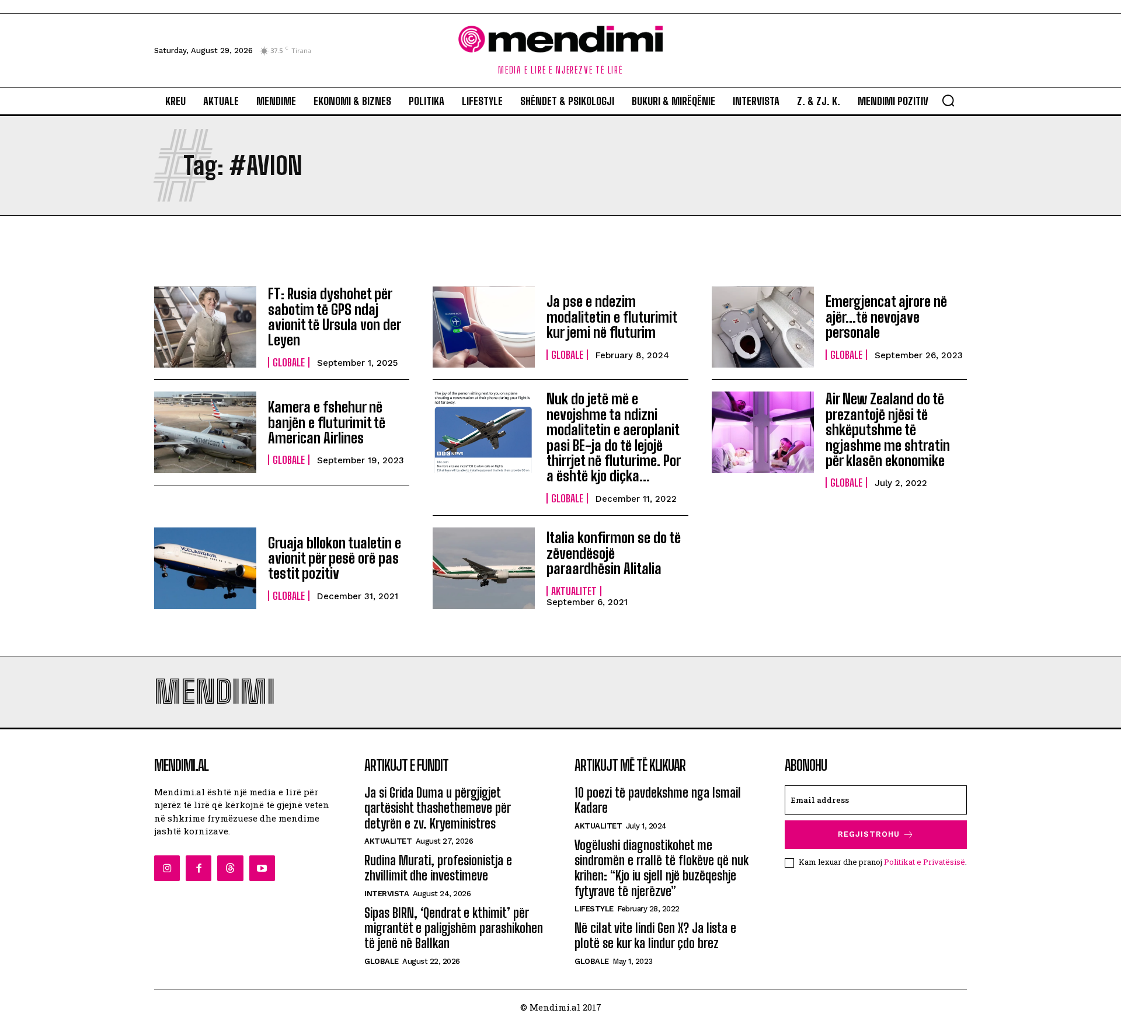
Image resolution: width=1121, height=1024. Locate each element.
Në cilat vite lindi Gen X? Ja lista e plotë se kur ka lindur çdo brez (655, 935)
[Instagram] (167, 868)
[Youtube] (262, 868)
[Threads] (230, 868)
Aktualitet (574, 591)
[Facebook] (198, 868)
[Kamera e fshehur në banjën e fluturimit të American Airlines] (205, 432)
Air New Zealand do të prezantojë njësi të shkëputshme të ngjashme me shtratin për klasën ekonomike (888, 429)
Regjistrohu (869, 834)
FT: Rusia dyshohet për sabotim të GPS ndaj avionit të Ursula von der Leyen (334, 316)
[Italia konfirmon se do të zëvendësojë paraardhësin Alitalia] (484, 568)
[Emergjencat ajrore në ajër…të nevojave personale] (763, 327)
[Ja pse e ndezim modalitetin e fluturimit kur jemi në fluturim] (484, 327)
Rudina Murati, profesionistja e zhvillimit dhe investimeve (438, 867)
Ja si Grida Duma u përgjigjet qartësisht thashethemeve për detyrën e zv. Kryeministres (437, 808)
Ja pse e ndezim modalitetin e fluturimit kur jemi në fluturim (611, 317)
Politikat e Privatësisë (924, 862)
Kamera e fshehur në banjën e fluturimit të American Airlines (326, 422)
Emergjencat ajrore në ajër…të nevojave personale (886, 317)
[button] (948, 100)
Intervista (386, 893)
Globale (289, 362)
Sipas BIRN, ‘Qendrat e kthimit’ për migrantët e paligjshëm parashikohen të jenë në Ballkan (453, 928)
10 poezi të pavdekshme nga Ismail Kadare (658, 800)
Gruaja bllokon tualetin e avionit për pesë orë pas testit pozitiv (334, 558)
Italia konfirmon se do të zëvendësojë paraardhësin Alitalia (613, 553)
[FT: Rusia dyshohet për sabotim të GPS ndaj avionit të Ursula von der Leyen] (205, 327)
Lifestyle (594, 908)
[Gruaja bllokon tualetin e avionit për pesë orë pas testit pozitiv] (205, 568)
